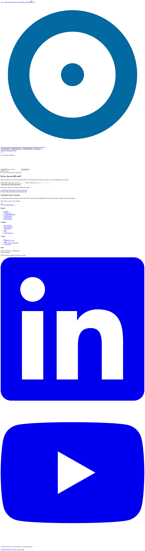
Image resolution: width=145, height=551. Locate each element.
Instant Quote (12, 150)
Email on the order (5, 182)
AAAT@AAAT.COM (12, 243)
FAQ (5, 231)
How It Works (8, 225)
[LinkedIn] (72, 400)
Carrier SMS (20, 549)
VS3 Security (7, 228)
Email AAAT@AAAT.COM (19, 190)
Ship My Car (7, 213)
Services (6, 211)
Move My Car (8, 217)
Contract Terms (5, 549)
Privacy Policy (13, 549)
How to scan (5, 171)
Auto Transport (8, 216)
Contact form (7, 244)
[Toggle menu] (1, 152)
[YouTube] (72, 544)
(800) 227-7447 (10, 240)
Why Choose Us (8, 227)
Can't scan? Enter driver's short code (11, 172)
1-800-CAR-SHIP (26, 2)
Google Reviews (8, 233)
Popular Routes (8, 219)
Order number (29, 182)
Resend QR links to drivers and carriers (10, 184)
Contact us (9, 2)
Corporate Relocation (9, 214)
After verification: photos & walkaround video (14, 192)
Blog (5, 230)
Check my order (16, 2)
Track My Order (5, 150)
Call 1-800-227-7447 (6, 190)
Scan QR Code (25, 169)
